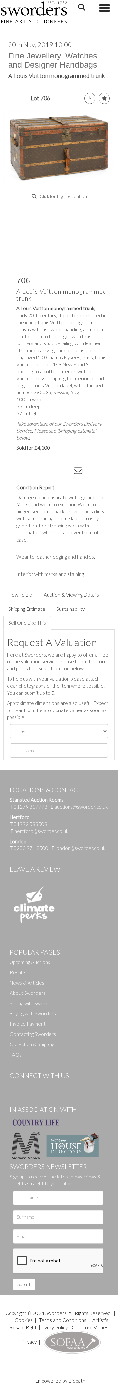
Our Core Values (90, 1327)
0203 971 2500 (31, 848)
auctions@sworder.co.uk (79, 807)
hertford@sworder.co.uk (41, 831)
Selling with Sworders (33, 1003)
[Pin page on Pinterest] (52, 472)
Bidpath (77, 1381)
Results (18, 972)
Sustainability (70, 609)
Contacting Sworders (33, 1034)
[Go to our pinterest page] (42, 1086)
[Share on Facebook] (26, 472)
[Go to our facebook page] (16, 1086)
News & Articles (27, 983)
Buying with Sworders (33, 1013)
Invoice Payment (28, 1024)
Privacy (29, 1342)
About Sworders (28, 993)
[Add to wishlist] (104, 98)
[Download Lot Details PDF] (89, 98)
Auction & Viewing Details (71, 595)
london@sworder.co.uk (78, 848)
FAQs (16, 1055)
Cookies (24, 1320)
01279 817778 (30, 807)
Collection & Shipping (32, 1044)
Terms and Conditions (63, 1320)
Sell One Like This (27, 623)
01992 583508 (30, 824)
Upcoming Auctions (30, 962)
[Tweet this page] (39, 472)
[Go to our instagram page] (66, 472)
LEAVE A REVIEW (35, 869)
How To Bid (20, 595)
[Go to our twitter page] (29, 1086)
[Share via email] (79, 472)
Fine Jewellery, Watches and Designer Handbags (52, 60)
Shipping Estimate (27, 609)
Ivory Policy (55, 1327)
